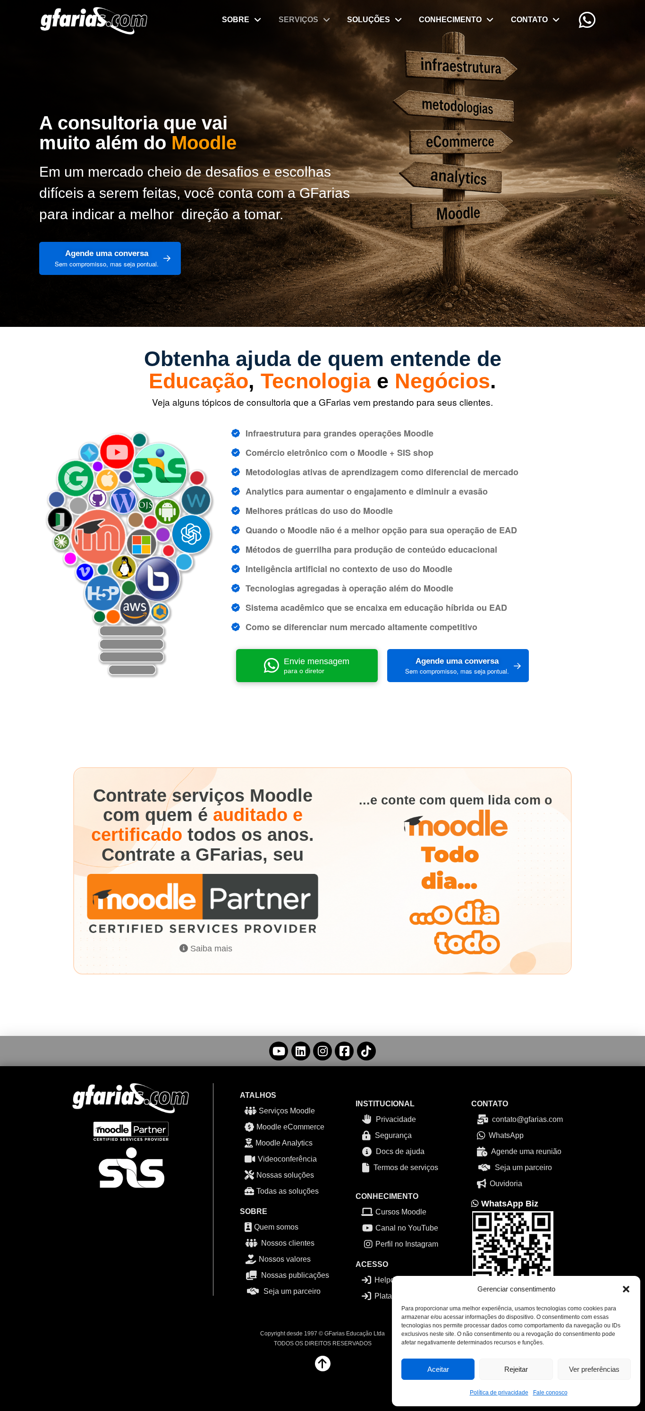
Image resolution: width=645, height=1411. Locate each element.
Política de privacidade (499, 1392)
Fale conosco (550, 1392)
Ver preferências (594, 1369)
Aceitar (438, 1369)
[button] (626, 1289)
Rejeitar (516, 1369)
